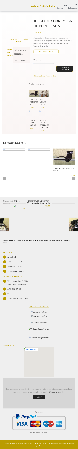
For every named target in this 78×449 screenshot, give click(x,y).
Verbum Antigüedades (42, 6)
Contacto (10, 294)
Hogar (43, 76)
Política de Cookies (14, 266)
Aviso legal (11, 257)
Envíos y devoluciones (15, 271)
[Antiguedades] (39, 337)
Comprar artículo (65, 68)
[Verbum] (39, 312)
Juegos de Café (51, 76)
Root (40, 446)
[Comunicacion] (39, 329)
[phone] (13, 248)
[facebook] (7, 248)
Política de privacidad (15, 262)
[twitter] (3, 248)
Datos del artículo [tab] (9, 52)
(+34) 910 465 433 (14, 289)
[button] (56, 4)
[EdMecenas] (39, 322)
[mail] (10, 248)
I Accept (39, 397)
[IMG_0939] (17, 28)
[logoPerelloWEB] (39, 316)
